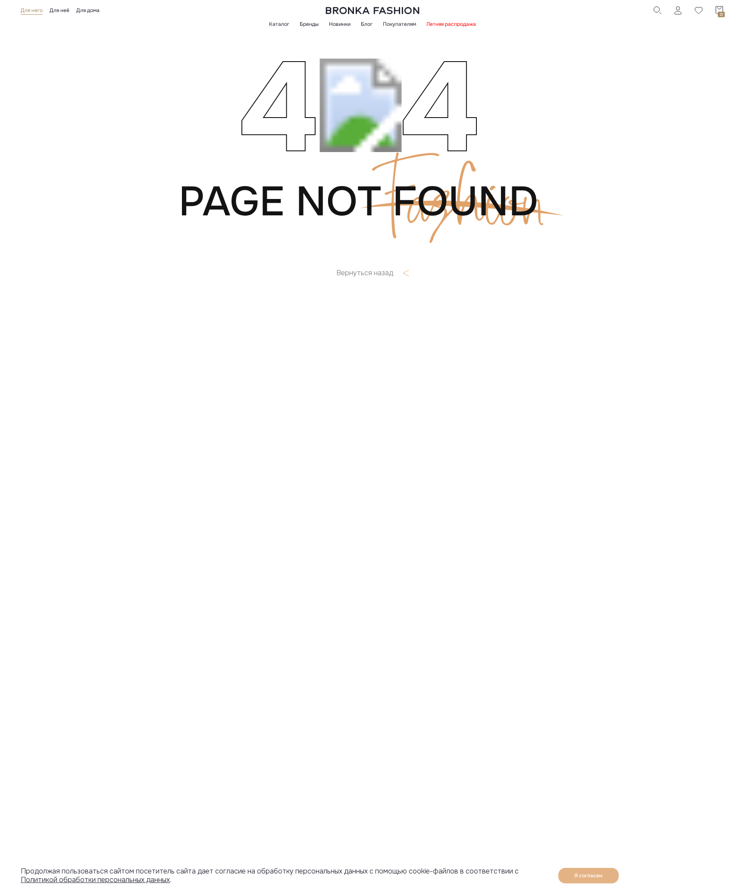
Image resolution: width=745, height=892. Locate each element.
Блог (366, 24)
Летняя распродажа (451, 24)
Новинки (340, 24)
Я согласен (588, 875)
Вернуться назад (364, 273)
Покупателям (399, 24)
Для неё (59, 10)
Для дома (88, 10)
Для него (32, 10)
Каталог (279, 24)
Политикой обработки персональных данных (95, 879)
